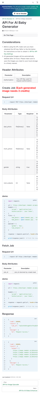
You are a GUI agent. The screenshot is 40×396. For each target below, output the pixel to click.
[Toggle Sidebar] (3, 2)
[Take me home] (6, 2)
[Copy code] (35, 102)
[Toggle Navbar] (37, 2)
